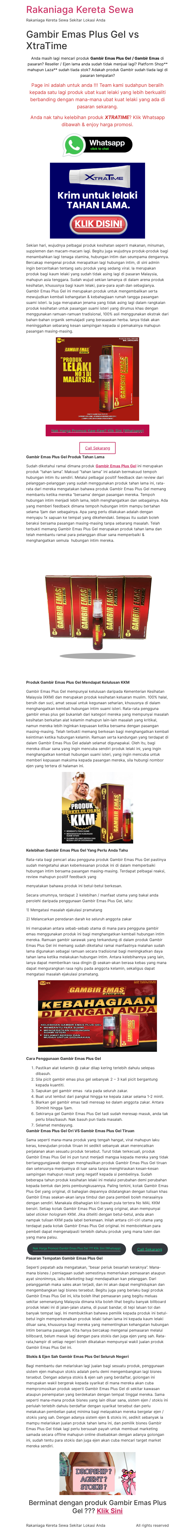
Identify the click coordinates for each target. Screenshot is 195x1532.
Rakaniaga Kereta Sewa (80, 9)
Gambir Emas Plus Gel (116, 466)
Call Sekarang (97, 448)
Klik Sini (110, 1511)
